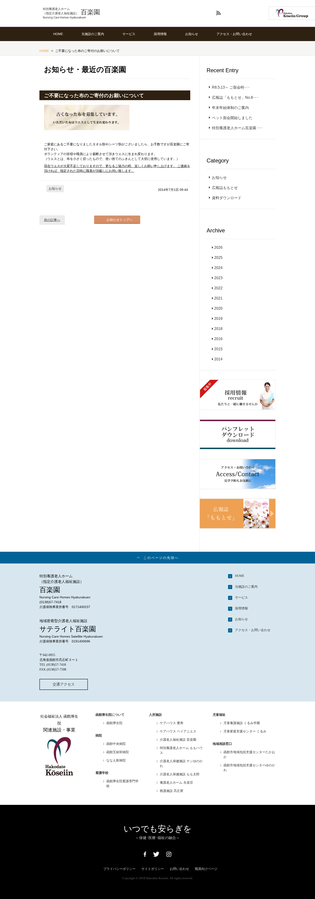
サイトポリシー (152, 869)
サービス (128, 34)
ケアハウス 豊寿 (171, 723)
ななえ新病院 (116, 760)
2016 (218, 339)
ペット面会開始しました (232, 118)
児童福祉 (219, 714)
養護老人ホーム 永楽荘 (176, 782)
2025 (218, 258)
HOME (58, 34)
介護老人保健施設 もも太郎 (179, 774)
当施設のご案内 (92, 34)
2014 (218, 359)
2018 (218, 329)
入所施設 (155, 714)
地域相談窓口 (222, 744)
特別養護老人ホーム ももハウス (181, 750)
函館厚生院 (114, 723)
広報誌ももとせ (225, 188)
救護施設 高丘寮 (171, 791)
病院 (98, 735)
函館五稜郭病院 (117, 752)
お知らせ (191, 34)
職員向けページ (206, 869)
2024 (218, 268)
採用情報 (160, 34)
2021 (218, 298)
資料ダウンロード (226, 198)
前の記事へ (52, 220)
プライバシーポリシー (119, 869)
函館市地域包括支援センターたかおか (249, 754)
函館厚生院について (110, 714)
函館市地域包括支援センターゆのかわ (249, 767)
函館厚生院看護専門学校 (122, 783)
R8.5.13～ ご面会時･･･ (231, 87)
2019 (218, 319)
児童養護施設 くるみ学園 (241, 723)
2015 (218, 349)
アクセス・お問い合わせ (234, 34)
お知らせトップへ (119, 220)
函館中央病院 (116, 744)
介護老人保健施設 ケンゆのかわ (181, 763)
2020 (218, 308)
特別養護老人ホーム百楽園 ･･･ (237, 128)
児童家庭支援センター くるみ (244, 731)
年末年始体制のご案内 (230, 108)
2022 (218, 288)
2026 (218, 247)
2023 (218, 278)
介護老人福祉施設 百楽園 (178, 739)
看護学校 (101, 773)
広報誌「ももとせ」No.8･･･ (235, 97)
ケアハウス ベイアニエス (178, 731)
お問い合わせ (179, 869)
